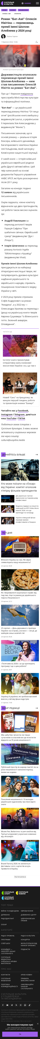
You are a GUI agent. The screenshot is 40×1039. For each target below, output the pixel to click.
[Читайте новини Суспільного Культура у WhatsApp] (25, 1005)
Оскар (4, 924)
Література (17, 13)
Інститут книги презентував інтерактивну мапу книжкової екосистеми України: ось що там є (19, 363)
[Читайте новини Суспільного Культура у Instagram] (20, 1005)
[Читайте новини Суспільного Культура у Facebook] (3, 1005)
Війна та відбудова (10, 911)
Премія (4, 10)
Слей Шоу (5, 943)
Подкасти (25, 949)
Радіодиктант (7, 918)
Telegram (19, 414)
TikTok (21, 418)
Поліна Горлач (12, 36)
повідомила (26, 93)
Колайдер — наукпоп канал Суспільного (8, 951)
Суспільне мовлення (6, 979)
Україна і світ (6, 13)
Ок (20, 1034)
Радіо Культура (28, 936)
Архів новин (26, 975)
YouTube (11, 418)
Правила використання (27, 979)
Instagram (7, 414)
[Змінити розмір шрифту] (37, 42)
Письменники (23, 10)
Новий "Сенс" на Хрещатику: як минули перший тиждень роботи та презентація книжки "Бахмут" (19, 400)
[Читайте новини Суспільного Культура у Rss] (16, 1005)
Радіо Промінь (7, 936)
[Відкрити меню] (38, 3)
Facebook (23, 410)
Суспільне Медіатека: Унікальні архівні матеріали (9, 960)
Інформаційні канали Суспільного (27, 986)
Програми (5, 940)
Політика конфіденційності (9, 985)
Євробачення (27, 911)
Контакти (5, 975)
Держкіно (5, 915)
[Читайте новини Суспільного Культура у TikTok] (29, 1005)
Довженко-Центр (28, 915)
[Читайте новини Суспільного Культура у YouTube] (7, 1005)
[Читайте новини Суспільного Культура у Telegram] (12, 1005)
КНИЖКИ (12, 10)
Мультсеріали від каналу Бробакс (29, 944)
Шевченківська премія (28, 919)
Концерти (25, 940)
